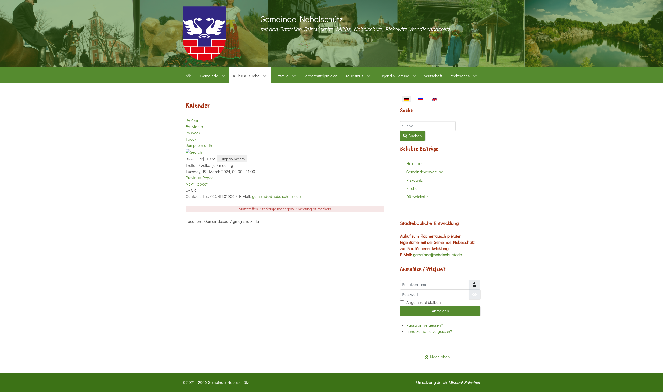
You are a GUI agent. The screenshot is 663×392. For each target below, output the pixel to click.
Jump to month (199, 145)
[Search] (194, 151)
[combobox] (428, 126)
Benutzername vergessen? (429, 331)
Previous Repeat (200, 177)
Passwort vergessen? (424, 325)
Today (191, 139)
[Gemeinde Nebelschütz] (204, 33)
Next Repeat (196, 184)
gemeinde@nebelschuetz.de (276, 196)
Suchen (414, 135)
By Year (192, 120)
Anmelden (440, 310)
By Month (194, 126)
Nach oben (439, 356)
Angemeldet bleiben (423, 302)
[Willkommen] (189, 75)
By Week (193, 133)
